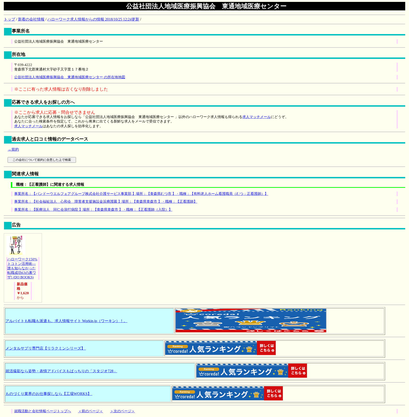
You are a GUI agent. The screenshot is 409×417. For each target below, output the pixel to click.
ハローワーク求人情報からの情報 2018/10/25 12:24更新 (93, 19)
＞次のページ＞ (122, 411)
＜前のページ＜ (90, 411)
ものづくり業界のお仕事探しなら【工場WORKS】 (48, 394)
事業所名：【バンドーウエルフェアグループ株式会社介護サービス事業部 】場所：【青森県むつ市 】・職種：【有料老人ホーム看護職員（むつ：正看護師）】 (141, 194)
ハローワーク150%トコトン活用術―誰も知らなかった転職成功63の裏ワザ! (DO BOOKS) (22, 268)
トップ (9, 19)
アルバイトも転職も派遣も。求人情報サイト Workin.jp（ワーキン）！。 (66, 321)
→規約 (13, 149)
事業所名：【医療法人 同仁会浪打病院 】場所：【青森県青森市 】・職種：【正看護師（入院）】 (93, 209)
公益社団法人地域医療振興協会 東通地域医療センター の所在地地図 (69, 77)
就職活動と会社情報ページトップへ (42, 411)
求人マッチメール (256, 117)
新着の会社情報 (31, 19)
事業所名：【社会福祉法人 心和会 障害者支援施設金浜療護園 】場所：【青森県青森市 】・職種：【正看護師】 (105, 201)
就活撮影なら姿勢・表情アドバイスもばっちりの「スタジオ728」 (61, 371)
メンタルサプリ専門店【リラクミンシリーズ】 (45, 348)
